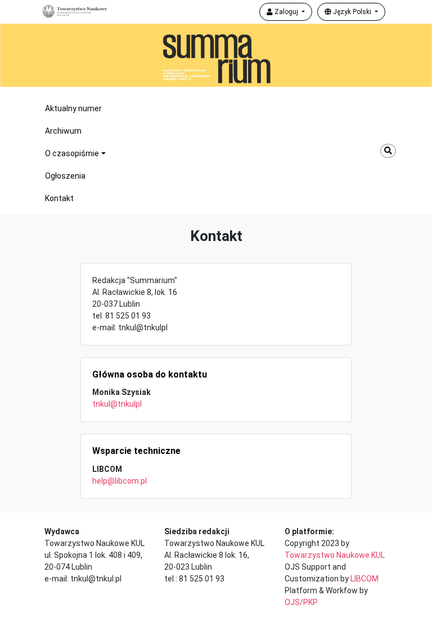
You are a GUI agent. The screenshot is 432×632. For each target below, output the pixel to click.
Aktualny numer (73, 108)
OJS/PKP (301, 602)
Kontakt (59, 198)
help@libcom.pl (119, 480)
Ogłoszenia (65, 175)
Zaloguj (286, 12)
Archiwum (63, 130)
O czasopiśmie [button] (72, 153)
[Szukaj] (388, 151)
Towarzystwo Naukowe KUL (335, 555)
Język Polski (352, 12)
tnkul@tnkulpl (117, 403)
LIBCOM (364, 578)
